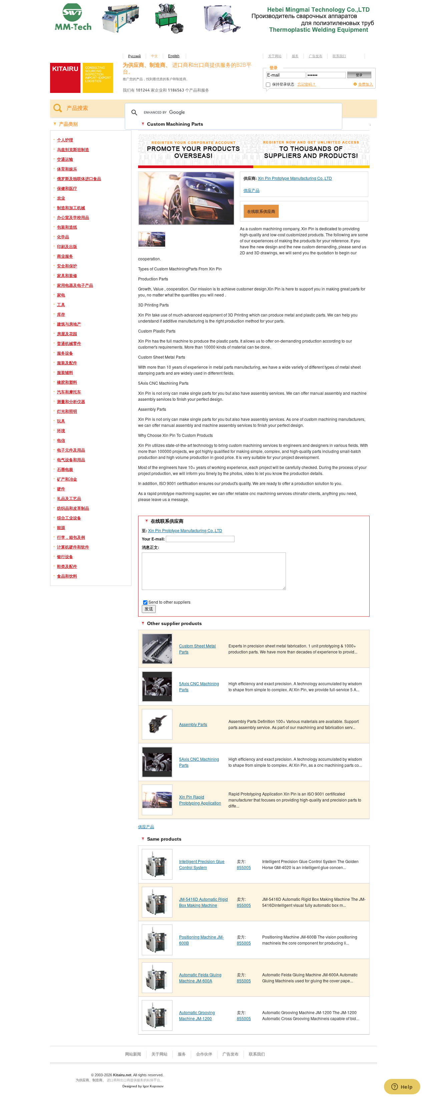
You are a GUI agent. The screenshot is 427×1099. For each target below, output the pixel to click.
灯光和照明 (67, 411)
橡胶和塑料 (67, 382)
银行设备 (65, 557)
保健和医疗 (67, 188)
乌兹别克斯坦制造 (73, 149)
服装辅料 (65, 372)
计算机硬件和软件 (73, 547)
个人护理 (65, 140)
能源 (61, 527)
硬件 (61, 489)
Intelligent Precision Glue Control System (202, 864)
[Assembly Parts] (157, 737)
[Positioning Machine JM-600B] (157, 953)
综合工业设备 (69, 518)
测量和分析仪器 (71, 401)
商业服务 (65, 256)
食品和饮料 (67, 576)
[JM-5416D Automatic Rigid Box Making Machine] (157, 915)
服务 (295, 55)
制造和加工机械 (71, 208)
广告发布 (315, 55)
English (173, 55)
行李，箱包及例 (71, 537)
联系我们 (339, 55)
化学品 (63, 237)
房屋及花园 (67, 334)
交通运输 (65, 159)
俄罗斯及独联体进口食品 (79, 178)
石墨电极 (65, 469)
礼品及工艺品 (69, 498)
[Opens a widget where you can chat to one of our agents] (402, 1087)
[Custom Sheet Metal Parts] (157, 661)
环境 (61, 431)
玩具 (61, 421)
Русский (134, 55)
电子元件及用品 (71, 450)
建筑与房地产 (69, 324)
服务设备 (65, 353)
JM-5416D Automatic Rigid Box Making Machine (203, 902)
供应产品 (252, 190)
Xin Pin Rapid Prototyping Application (200, 800)
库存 (61, 314)
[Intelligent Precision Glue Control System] (157, 877)
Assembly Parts (193, 724)
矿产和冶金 (67, 479)
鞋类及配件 (67, 566)
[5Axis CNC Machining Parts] (157, 699)
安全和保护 (67, 266)
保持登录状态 (282, 84)
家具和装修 (67, 275)
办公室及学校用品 (73, 217)
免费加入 (365, 84)
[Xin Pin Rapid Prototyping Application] (157, 813)
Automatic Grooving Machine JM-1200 (197, 1015)
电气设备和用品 (71, 460)
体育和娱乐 (67, 169)
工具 (61, 304)
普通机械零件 (69, 343)
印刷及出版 (67, 246)
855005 (244, 867)
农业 (61, 198)
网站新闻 (133, 1054)
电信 (61, 440)
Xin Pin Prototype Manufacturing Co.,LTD (295, 178)
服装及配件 (67, 363)
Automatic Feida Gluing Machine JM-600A (200, 977)
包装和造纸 (67, 227)
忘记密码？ (307, 84)
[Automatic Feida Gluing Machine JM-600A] (157, 990)
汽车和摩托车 (69, 392)
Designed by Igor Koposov (142, 1086)
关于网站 (275, 55)
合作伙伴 (204, 1054)
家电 (61, 295)
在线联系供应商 (261, 211)
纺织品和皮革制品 (73, 508)
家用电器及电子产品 (75, 285)
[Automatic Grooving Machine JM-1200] (157, 1028)
